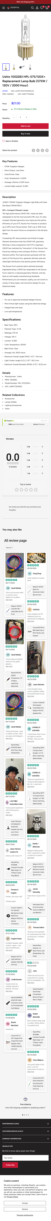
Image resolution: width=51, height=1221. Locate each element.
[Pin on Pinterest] (38, 150)
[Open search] (32, 7)
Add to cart (25, 126)
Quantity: (6, 118)
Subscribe (10, 1165)
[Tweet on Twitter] (42, 150)
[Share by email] (47, 150)
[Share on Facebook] (33, 150)
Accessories (9, 399)
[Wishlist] (41, 7)
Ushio (5, 91)
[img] (13, 463)
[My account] (37, 7)
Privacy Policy (12, 1197)
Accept (25, 1203)
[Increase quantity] (26, 117)
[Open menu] (3, 8)
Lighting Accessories (13, 405)
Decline (25, 1209)
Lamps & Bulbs (11, 402)
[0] (46, 7)
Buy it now (25, 134)
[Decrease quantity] (14, 117)
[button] (46, 7)
